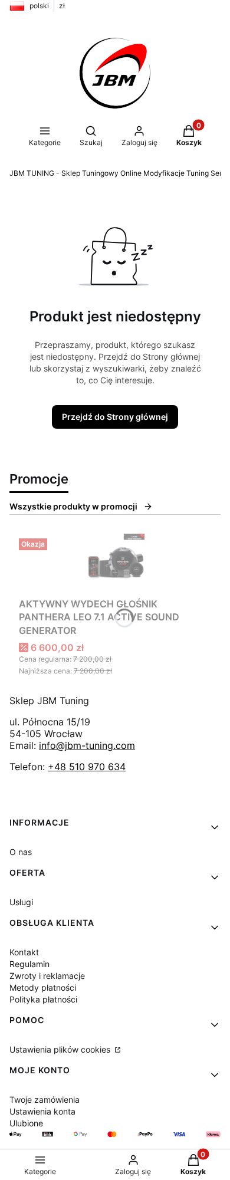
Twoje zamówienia (44, 1099)
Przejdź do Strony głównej (115, 417)
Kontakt (24, 952)
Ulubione (26, 1123)
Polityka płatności (43, 999)
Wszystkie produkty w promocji (73, 506)
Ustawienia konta (42, 1111)
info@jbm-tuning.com (87, 745)
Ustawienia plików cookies (61, 1049)
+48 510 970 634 (87, 767)
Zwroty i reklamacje (47, 976)
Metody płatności (42, 987)
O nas (20, 852)
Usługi (21, 902)
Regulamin (29, 964)
